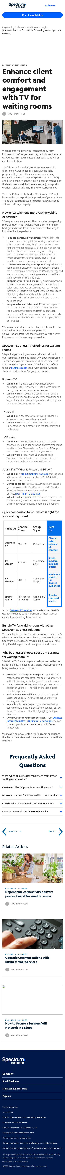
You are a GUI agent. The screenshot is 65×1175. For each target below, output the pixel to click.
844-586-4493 (60, 5)
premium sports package (35, 473)
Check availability (32, 15)
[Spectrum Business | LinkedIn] (53, 1059)
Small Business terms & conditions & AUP (19, 1127)
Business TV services (21, 610)
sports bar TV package (28, 493)
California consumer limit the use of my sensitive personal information (32, 1148)
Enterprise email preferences (14, 1122)
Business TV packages (40, 720)
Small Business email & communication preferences (24, 1117)
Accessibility (7, 1112)
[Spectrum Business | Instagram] (59, 1059)
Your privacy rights (10, 1107)
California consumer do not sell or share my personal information (29, 1143)
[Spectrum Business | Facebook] (47, 1059)
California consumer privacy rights (16, 1138)
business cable (19, 367)
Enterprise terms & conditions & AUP (18, 1133)
